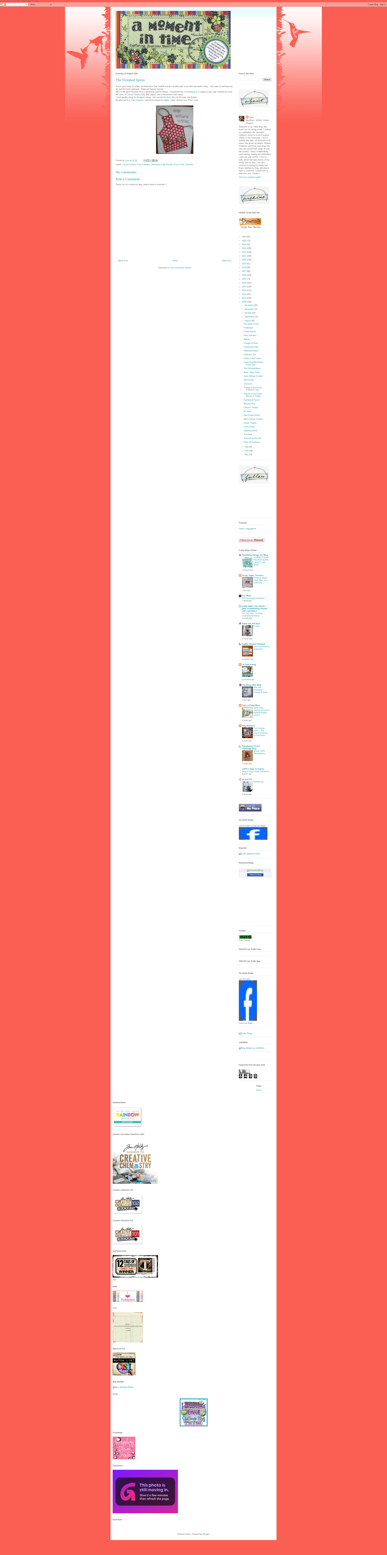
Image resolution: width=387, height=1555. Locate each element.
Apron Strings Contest (253, 376)
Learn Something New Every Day (253, 363)
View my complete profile (250, 177)
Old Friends (249, 380)
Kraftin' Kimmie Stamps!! (253, 644)
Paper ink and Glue (251, 623)
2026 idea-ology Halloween (253, 598)
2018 (244, 267)
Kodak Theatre (250, 423)
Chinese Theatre (251, 407)
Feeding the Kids (251, 347)
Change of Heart (251, 343)
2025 (244, 241)
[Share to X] (150, 160)
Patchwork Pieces (252, 400)
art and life (247, 779)
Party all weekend (251, 442)
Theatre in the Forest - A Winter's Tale (253, 388)
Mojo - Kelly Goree (252, 372)
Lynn (251, 117)
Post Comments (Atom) (180, 268)
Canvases (248, 384)
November (249, 309)
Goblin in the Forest (252, 358)
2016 (244, 275)
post (195, 92)
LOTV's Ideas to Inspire (253, 769)
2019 (244, 263)
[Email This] (144, 160)
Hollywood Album (251, 351)
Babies (247, 339)
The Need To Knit (251, 324)
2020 (244, 260)
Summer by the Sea (252, 438)
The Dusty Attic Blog (251, 685)
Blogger (206, 1534)
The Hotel (248, 434)
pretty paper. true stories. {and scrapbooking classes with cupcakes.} (254, 608)
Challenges (248, 328)
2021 (244, 256)
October (248, 313)
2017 (244, 271)
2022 (244, 252)
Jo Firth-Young (249, 664)
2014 (244, 283)
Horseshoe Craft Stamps (162, 164)
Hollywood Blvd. (251, 430)
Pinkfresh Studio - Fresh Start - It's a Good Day (261, 580)
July (246, 447)
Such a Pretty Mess (251, 705)
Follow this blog (255, 875)
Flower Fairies (250, 331)
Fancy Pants (249, 427)
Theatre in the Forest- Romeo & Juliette (253, 395)
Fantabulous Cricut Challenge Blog (251, 747)
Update (257, 626)
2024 (244, 244)
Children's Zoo (250, 354)
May (246, 454)
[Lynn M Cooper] (253, 839)
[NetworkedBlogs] (255, 870)
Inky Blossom (248, 726)
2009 (244, 302)
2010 (244, 298)
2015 (244, 279)
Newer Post (123, 260)
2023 (244, 248)
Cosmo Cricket (129, 164)
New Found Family (252, 415)
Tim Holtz (246, 596)
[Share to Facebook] (153, 160)
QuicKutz (167, 97)
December (249, 305)
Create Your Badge (258, 826)
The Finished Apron (252, 368)
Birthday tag (258, 782)
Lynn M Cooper (244, 826)
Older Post (226, 260)
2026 (244, 237)
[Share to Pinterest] (156, 160)
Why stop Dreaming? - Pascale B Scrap (260, 689)
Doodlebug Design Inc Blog (255, 555)
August (247, 320)
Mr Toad (247, 411)
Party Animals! (250, 335)
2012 (244, 290)
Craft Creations (137, 100)
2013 (244, 286)
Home (175, 260)
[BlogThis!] (147, 160)
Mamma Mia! (249, 404)
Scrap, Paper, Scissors (252, 575)
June (246, 451)
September (249, 317)
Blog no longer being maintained (255, 771)
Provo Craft (179, 164)
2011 (244, 294)
